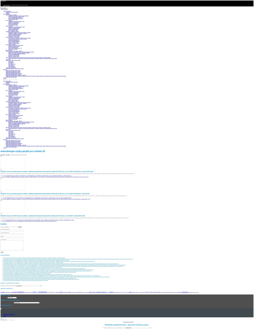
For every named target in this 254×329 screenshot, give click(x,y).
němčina (121, 292)
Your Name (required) (5, 229)
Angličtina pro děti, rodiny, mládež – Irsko (16, 21)
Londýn (108, 292)
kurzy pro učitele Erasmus (20, 221)
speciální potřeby (63, 199)
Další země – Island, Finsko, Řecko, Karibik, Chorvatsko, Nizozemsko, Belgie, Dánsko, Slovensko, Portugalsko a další (28, 57)
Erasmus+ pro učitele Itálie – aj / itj (15, 48)
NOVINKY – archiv (4, 297)
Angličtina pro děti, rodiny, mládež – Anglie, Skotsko (18, 15)
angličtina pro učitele (14, 176)
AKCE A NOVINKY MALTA (13, 29)
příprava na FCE (126, 292)
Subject (2, 236)
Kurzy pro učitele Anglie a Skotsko (15, 17)
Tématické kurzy (59, 175)
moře (115, 292)
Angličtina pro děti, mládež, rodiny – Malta (16, 26)
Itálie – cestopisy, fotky (12, 49)
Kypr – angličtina (9, 50)
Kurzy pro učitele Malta (28, 175)
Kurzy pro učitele (85, 292)
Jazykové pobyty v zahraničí (128, 322)
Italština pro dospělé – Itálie (13, 46)
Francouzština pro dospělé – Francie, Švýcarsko (17, 38)
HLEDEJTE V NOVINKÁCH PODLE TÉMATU (8, 285)
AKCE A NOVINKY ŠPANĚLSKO (14, 35)
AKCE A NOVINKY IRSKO (13, 24)
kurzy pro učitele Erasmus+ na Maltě (30, 199)
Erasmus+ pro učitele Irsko (13, 23)
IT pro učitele (21, 175)
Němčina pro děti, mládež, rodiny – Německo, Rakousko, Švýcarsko (21, 51)
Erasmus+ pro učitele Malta (13, 28)
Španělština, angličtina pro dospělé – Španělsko (17, 33)
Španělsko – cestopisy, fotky (13, 36)
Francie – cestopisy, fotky (13, 42)
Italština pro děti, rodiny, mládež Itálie (15, 45)
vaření (176, 292)
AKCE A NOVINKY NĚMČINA (13, 54)
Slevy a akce (8, 59)
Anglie (14, 292)
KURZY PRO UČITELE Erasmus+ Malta (13, 71)
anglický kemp (8, 292)
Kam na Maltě (11, 62)
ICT (20, 199)
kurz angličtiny (48, 176)
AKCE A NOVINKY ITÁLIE (13, 47)
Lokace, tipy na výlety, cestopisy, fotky (13, 60)
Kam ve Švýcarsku (11, 65)
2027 (4, 176)
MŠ (71, 176)
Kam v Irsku (10, 61)
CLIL (5, 175)
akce (3, 292)
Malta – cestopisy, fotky (13, 30)
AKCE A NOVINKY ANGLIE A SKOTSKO (15, 18)
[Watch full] (13, 167)
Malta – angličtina (9, 95)
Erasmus (23, 176)
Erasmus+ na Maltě (29, 176)
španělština (191, 292)
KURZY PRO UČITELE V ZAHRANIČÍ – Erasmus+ (15, 68)
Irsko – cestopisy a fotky (13, 25)
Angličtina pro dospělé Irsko (13, 22)
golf (53, 292)
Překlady (7, 82)
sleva (130, 292)
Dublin (37, 292)
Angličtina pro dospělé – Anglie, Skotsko (16, 16)
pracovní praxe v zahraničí (11, 67)
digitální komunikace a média (12, 175)
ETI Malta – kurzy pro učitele (38, 176)
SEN (73, 176)
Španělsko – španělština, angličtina (12, 31)
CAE (32, 292)
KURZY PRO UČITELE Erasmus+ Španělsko (14, 73)
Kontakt (4, 77)
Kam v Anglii (10, 64)
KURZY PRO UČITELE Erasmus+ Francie (13, 74)
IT (44, 176)
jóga (72, 292)
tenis (138, 292)
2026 (4, 199)
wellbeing (179, 292)
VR (86, 176)
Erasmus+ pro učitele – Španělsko (14, 34)
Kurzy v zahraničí (6, 13)
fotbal (48, 292)
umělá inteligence (77, 199)
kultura (74, 292)
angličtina (8, 176)
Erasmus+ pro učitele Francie (14, 39)
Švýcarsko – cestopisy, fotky (13, 43)
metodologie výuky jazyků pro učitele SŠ (62, 176)
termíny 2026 (82, 176)
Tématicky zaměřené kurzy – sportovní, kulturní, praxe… (114, 327)
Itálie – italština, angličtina (11, 44)
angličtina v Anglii (27, 292)
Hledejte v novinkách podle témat (7, 302)
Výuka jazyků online (7, 11)
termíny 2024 (51, 221)
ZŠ (87, 176)
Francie (51, 292)
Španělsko (185, 292)
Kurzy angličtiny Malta (26, 197)
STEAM (133, 292)
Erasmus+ (5, 69)
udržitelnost (162, 292)
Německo (118, 292)
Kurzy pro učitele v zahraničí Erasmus (41, 175)
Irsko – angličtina (9, 20)
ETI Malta (18, 199)
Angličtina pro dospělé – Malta (14, 27)
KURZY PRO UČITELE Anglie (11, 146)
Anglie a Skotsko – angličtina (11, 14)
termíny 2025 (148, 292)
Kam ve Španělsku (11, 133)
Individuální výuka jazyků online (12, 12)
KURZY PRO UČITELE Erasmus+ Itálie (13, 72)
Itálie (69, 292)
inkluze (57, 292)
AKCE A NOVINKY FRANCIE (13, 40)
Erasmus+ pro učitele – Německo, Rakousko (16, 53)
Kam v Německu (11, 66)
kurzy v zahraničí (52, 175)
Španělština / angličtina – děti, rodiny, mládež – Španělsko (19, 32)
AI (5, 176)
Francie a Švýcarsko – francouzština (13, 37)
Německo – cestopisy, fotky (13, 56)
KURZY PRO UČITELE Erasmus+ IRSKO (13, 70)
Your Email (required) (5, 232)
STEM (136, 292)
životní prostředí (196, 292)
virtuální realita (84, 199)
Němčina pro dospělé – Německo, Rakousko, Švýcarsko (19, 52)
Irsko (61, 292)
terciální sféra (77, 176)
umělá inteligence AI (67, 175)
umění (73, 220)
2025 (4, 221)
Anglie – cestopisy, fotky (13, 19)
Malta (53, 176)
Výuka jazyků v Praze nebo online (9, 314)
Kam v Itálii (10, 63)
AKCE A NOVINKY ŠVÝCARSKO (14, 41)
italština (66, 292)
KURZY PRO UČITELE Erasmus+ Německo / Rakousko (16, 75)
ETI (12, 221)
